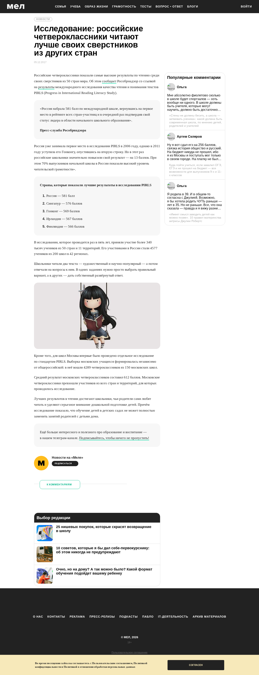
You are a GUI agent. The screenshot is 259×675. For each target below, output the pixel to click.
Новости (43, 19)
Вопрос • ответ (169, 6)
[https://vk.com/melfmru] (118, 601)
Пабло (148, 616)
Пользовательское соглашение (129, 652)
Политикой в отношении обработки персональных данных (99, 666)
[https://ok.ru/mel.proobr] (152, 601)
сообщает (109, 81)
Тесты (146, 6)
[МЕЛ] (15, 6)
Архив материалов (209, 616)
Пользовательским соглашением (112, 663)
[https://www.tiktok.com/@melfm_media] (129, 601)
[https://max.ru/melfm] (163, 601)
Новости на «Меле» (67, 457)
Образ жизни (96, 6)
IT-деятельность (173, 616)
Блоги (192, 6)
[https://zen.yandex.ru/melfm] (107, 601)
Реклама (77, 616)
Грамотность (124, 6)
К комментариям (59, 484)
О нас (38, 616)
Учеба (75, 6)
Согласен (196, 665)
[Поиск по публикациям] (233, 7)
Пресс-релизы (102, 616)
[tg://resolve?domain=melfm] (96, 601)
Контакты (56, 616)
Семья (60, 6)
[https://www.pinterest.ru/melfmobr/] (141, 601)
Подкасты (128, 616)
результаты (46, 87)
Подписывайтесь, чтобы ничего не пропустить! (114, 438)
